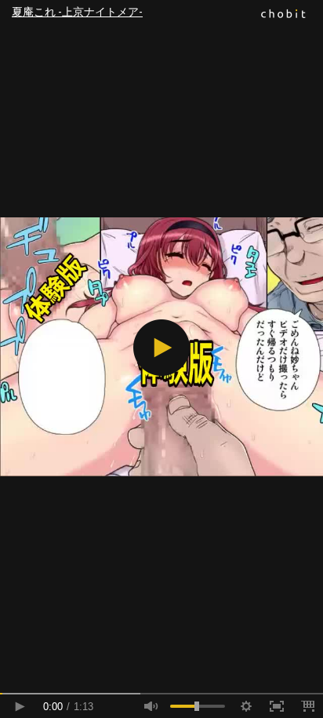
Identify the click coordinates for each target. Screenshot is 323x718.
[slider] (161, 693)
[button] (161, 347)
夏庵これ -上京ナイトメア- (77, 11)
